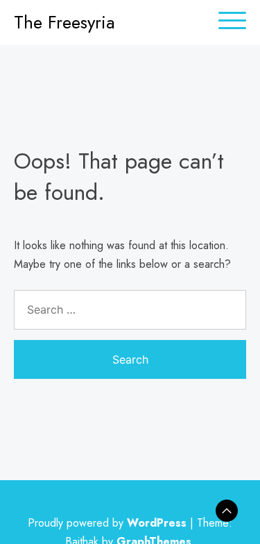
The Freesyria (64, 22)
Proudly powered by (107, 523)
